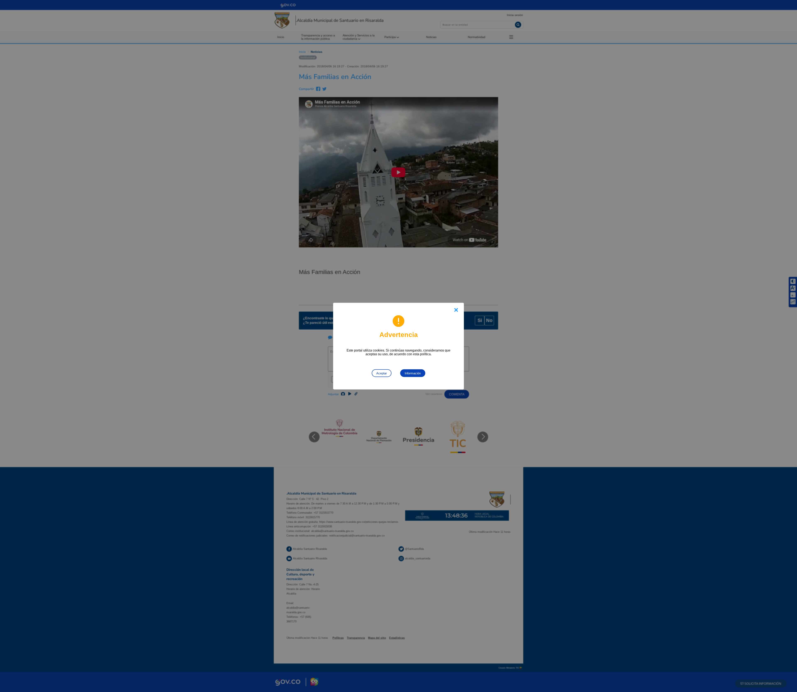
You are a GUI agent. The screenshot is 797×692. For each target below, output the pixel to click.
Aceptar (381, 373)
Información (413, 373)
